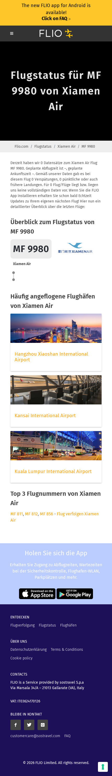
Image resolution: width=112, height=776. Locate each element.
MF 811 (16, 513)
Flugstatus (43, 146)
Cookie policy (21, 658)
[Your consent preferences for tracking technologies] (103, 767)
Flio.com (21, 146)
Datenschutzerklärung (28, 649)
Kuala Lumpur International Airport (53, 471)
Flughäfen (68, 625)
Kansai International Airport (45, 416)
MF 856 (46, 513)
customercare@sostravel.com (35, 736)
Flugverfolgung (22, 625)
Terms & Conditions (67, 649)
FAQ (67, 736)
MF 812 (31, 513)
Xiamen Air (67, 146)
